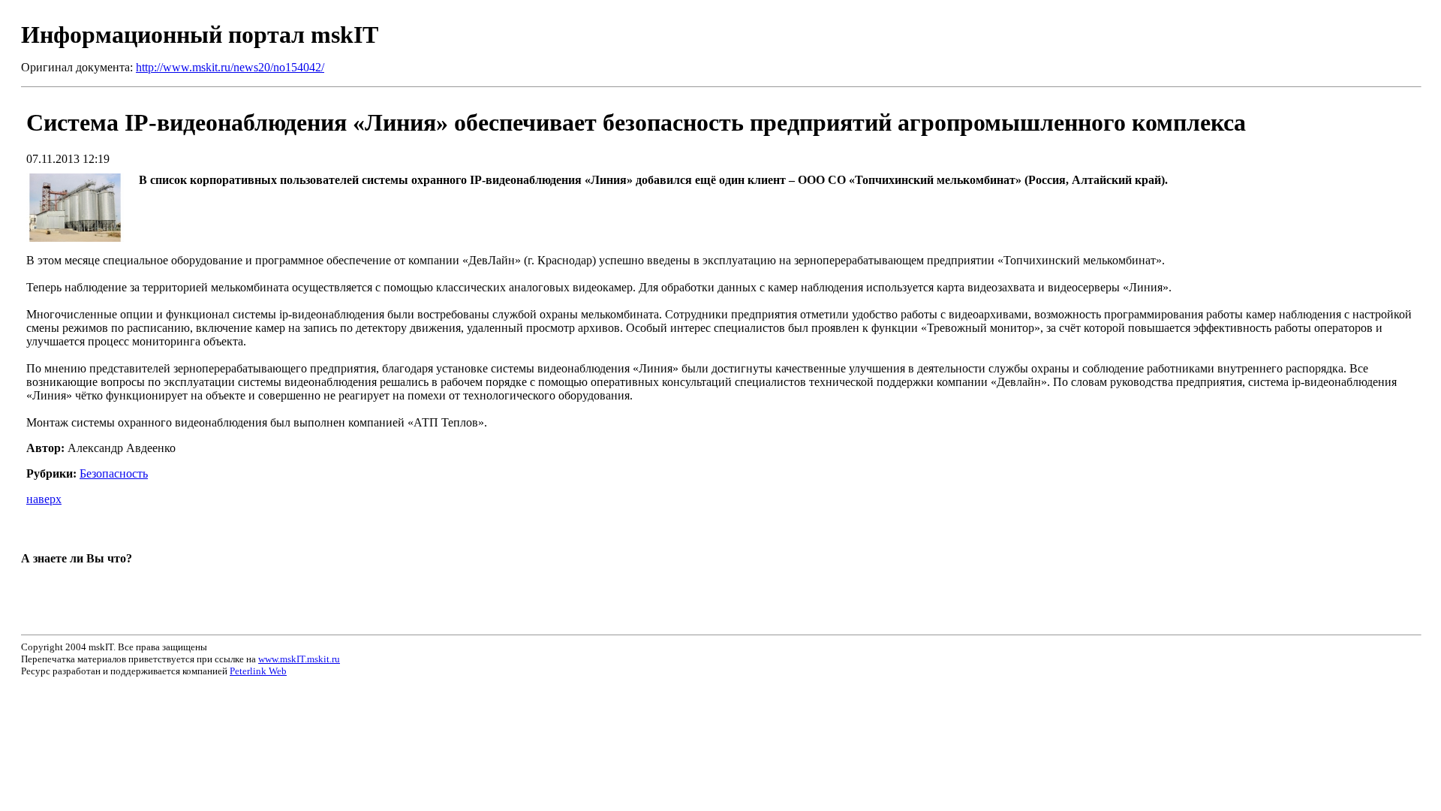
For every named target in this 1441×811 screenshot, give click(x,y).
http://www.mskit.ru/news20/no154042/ (230, 67)
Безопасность (114, 473)
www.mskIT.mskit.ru (299, 659)
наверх (44, 499)
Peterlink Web (258, 671)
